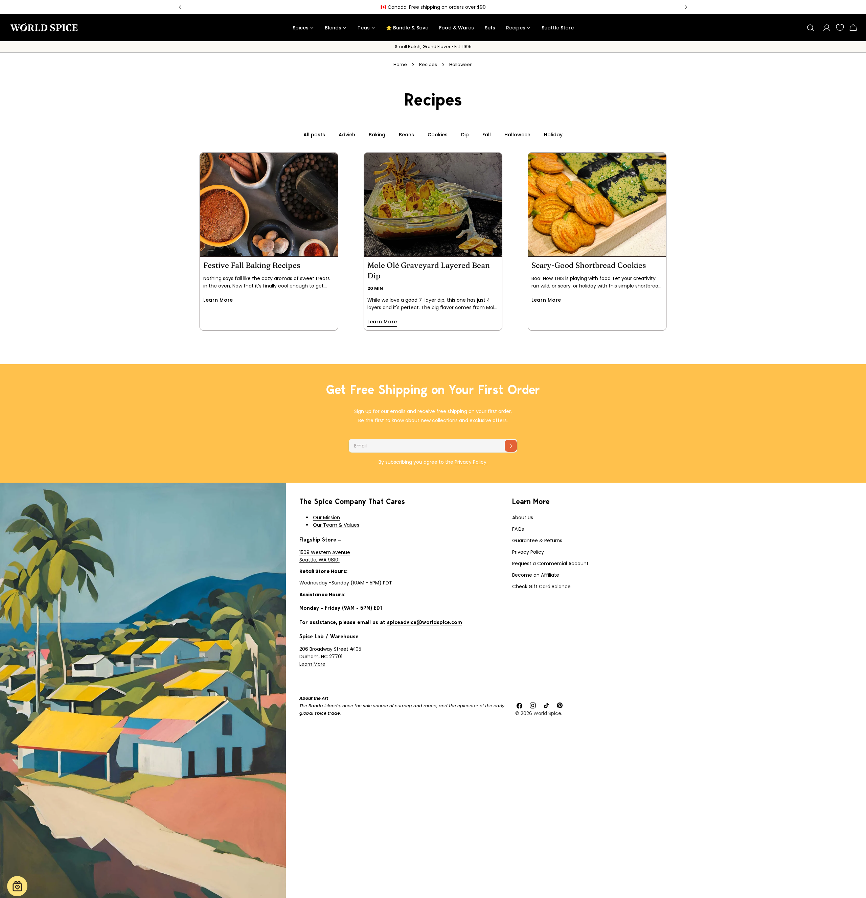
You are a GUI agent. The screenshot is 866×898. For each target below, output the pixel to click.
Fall (486, 134)
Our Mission (326, 517)
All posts (314, 134)
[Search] (810, 27)
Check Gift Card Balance (541, 586)
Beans (406, 134)
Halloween (517, 134)
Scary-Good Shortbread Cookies (588, 265)
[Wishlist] (840, 27)
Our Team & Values (336, 525)
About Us (522, 517)
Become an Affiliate (535, 575)
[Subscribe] (511, 446)
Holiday (553, 134)
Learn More (312, 664)
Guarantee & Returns (537, 540)
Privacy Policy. (471, 462)
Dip (465, 134)
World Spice (547, 713)
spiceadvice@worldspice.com (424, 622)
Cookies (438, 134)
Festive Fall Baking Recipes (251, 265)
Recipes (428, 64)
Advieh (347, 134)
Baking (377, 134)
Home (400, 64)
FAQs (518, 529)
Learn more (218, 300)
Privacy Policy (528, 552)
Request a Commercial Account (550, 563)
